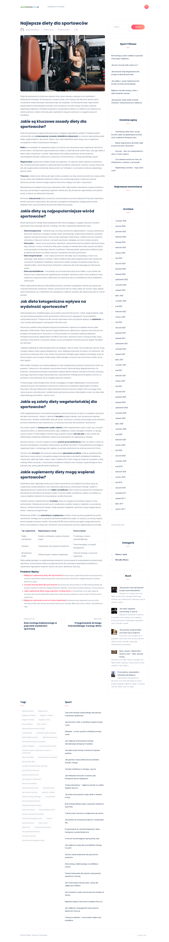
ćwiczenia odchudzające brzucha (33, 840)
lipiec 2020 (119, 424)
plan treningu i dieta (28, 761)
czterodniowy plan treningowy (46, 733)
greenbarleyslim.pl (32, 30)
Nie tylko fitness (122, 560)
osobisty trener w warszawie (47, 757)
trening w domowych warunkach (33, 814)
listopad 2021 (120, 338)
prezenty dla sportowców (30, 775)
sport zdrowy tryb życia (29, 792)
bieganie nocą (42, 711)
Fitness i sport (48, 30)
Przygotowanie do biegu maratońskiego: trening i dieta (84, 624)
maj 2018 (118, 466)
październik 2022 (121, 279)
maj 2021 (118, 370)
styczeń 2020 (120, 456)
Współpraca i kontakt (55, 7)
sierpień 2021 (120, 354)
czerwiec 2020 (120, 429)
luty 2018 (118, 482)
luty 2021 (118, 386)
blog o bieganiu (27, 724)
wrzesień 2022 (120, 285)
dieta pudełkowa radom (30, 737)
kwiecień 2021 (120, 376)
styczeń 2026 (120, 226)
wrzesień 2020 (120, 413)
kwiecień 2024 (120, 237)
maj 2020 (118, 434)
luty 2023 (118, 258)
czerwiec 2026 (120, 221)
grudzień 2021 (120, 333)
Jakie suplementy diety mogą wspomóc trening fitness (48, 591)
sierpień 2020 (120, 418)
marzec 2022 (120, 317)
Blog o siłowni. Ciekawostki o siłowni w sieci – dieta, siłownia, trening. (131, 654)
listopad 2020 (120, 402)
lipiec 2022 (119, 296)
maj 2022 (118, 306)
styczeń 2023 (120, 264)
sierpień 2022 (120, 290)
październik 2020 (121, 408)
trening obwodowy (28, 810)
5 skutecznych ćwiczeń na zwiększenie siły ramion (84, 813)
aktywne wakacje (27, 711)
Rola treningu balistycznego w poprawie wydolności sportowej (40, 625)
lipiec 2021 (119, 360)
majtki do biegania (28, 746)
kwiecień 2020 (120, 440)
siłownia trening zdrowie (30, 788)
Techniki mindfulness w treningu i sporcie (80, 769)
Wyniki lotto (26, 827)
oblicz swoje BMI (27, 757)
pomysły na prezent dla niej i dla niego (34, 766)
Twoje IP (49, 818)
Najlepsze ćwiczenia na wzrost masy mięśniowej (45, 600)
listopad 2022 (120, 274)
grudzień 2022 (120, 269)
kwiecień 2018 (120, 472)
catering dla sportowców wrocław (33, 728)
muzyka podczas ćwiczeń (47, 746)
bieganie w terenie (28, 720)
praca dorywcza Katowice (30, 770)
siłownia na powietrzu (29, 783)
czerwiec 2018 (120, 461)
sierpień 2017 (120, 498)
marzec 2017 (120, 509)
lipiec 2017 (119, 504)
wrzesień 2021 (120, 349)
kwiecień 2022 (120, 312)
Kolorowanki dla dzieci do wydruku (33, 741)
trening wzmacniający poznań (32, 818)
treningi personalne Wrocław (31, 805)
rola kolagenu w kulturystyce (31, 779)
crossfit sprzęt (27, 733)
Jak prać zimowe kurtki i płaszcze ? (124, 65)
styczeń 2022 (120, 328)
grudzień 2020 (120, 397)
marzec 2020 (120, 445)
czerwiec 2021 (120, 365)
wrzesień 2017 (120, 493)
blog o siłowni (42, 724)
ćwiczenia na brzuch (29, 836)
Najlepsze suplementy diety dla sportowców (43, 575)
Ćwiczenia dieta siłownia (42, 827)
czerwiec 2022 (120, 301)
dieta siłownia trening (50, 737)
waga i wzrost (43, 823)
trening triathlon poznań (47, 810)
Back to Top (142, 935)
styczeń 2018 (120, 488)
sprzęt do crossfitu (48, 792)
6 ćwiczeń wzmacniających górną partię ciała (82, 839)
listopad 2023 (120, 242)
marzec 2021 (120, 381)
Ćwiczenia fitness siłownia (31, 831)
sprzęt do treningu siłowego (31, 796)
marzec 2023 (120, 253)
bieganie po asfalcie (29, 715)
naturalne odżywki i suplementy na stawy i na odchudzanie (37, 751)
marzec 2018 (120, 477)
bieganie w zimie (44, 720)
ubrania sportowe (28, 823)
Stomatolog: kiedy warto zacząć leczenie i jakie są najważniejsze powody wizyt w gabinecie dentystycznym (126, 135)
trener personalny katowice (31, 801)
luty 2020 (118, 450)
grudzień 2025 (120, 232)
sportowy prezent (49, 788)
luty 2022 (118, 322)
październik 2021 (121, 344)
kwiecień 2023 (120, 247)
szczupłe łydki (50, 796)
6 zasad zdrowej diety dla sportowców (40, 585)
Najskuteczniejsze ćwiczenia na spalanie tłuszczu (84, 902)
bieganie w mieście (46, 715)
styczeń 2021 (120, 392)
